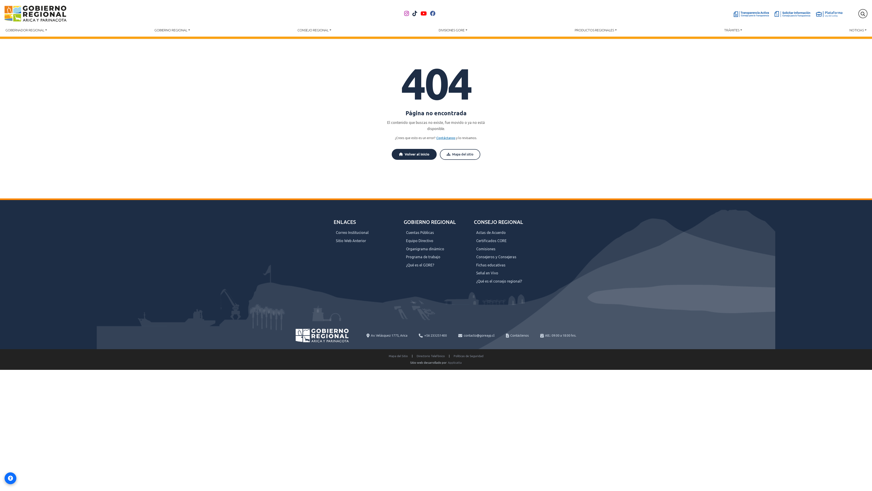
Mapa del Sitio (398, 356)
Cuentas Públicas (420, 232)
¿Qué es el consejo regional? (499, 281)
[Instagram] (406, 13)
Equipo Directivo (419, 241)
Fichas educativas (490, 265)
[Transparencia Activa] (751, 14)
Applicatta (455, 362)
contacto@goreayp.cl (479, 335)
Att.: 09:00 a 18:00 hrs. (560, 335)
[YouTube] (424, 13)
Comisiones (485, 249)
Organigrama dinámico (425, 249)
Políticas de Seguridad (468, 356)
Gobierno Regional (170, 30)
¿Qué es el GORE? (420, 265)
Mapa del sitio (462, 154)
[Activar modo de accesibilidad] (10, 478)
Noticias (857, 30)
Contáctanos (445, 138)
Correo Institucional (352, 232)
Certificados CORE (491, 241)
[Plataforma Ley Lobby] (829, 14)
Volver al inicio (417, 154)
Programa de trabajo (423, 257)
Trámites (731, 30)
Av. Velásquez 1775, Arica (389, 335)
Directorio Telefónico (431, 356)
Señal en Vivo (487, 273)
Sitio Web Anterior (351, 241)
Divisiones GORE (452, 30)
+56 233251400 (435, 335)
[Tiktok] (414, 13)
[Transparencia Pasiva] (792, 14)
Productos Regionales (594, 30)
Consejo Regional (313, 30)
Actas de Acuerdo (491, 232)
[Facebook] (433, 13)
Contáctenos (519, 335)
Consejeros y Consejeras (496, 257)
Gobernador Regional (24, 30)
